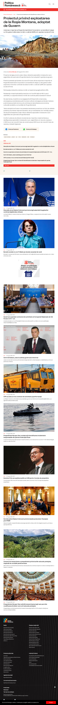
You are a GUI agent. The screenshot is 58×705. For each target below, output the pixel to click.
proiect (13, 136)
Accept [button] (51, 702)
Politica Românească (8, 14)
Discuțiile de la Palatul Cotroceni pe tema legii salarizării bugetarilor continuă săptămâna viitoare (29, 146)
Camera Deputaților (32, 663)
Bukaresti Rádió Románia (34, 642)
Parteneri (6, 689)
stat (28, 136)
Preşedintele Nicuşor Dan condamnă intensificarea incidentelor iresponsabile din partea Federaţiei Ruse (29, 161)
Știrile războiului (7, 663)
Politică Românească (8, 662)
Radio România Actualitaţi (9, 627)
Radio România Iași (32, 635)
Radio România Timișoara (34, 640)
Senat (30, 662)
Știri (14, 14)
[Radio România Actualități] (15, 4)
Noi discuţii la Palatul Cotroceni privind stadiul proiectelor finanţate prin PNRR (29, 505)
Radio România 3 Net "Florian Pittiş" (10, 635)
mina (19, 136)
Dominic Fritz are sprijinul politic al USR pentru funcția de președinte (29, 463)
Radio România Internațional (9, 634)
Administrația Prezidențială (34, 657)
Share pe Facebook (13, 129)
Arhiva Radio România (8, 660)
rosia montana (7, 136)
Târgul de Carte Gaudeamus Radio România (12, 657)
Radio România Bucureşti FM (34, 629)
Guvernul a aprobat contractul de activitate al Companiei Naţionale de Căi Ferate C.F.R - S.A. (29, 152)
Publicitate (6, 687)
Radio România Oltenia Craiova (35, 634)
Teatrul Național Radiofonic (9, 639)
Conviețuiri (6, 655)
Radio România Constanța (34, 632)
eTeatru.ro (5, 640)
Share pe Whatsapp (31, 129)
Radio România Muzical (8, 632)
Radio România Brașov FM (34, 627)
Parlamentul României (33, 660)
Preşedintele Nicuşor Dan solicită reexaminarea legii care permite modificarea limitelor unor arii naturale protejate (29, 590)
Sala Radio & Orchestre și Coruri (10, 682)
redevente (24, 136)
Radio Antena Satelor (8, 629)
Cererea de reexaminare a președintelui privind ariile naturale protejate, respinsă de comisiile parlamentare (29, 547)
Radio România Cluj (32, 630)
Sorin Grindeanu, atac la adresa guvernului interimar (29, 154)
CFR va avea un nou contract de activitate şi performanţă (29, 157)
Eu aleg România (7, 667)
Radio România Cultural (8, 630)
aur (16, 136)
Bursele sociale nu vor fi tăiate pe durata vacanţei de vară (29, 149)
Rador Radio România (8, 677)
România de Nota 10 (7, 668)
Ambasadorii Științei (7, 670)
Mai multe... (7, 165)
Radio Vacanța (32, 647)
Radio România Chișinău (8, 637)
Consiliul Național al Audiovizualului (35, 665)
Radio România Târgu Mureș (34, 639)
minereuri (32, 136)
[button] (39, 702)
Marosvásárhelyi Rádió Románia (35, 645)
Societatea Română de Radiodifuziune (36, 655)
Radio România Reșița (33, 637)
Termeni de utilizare (9, 692)
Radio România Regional (8, 665)
